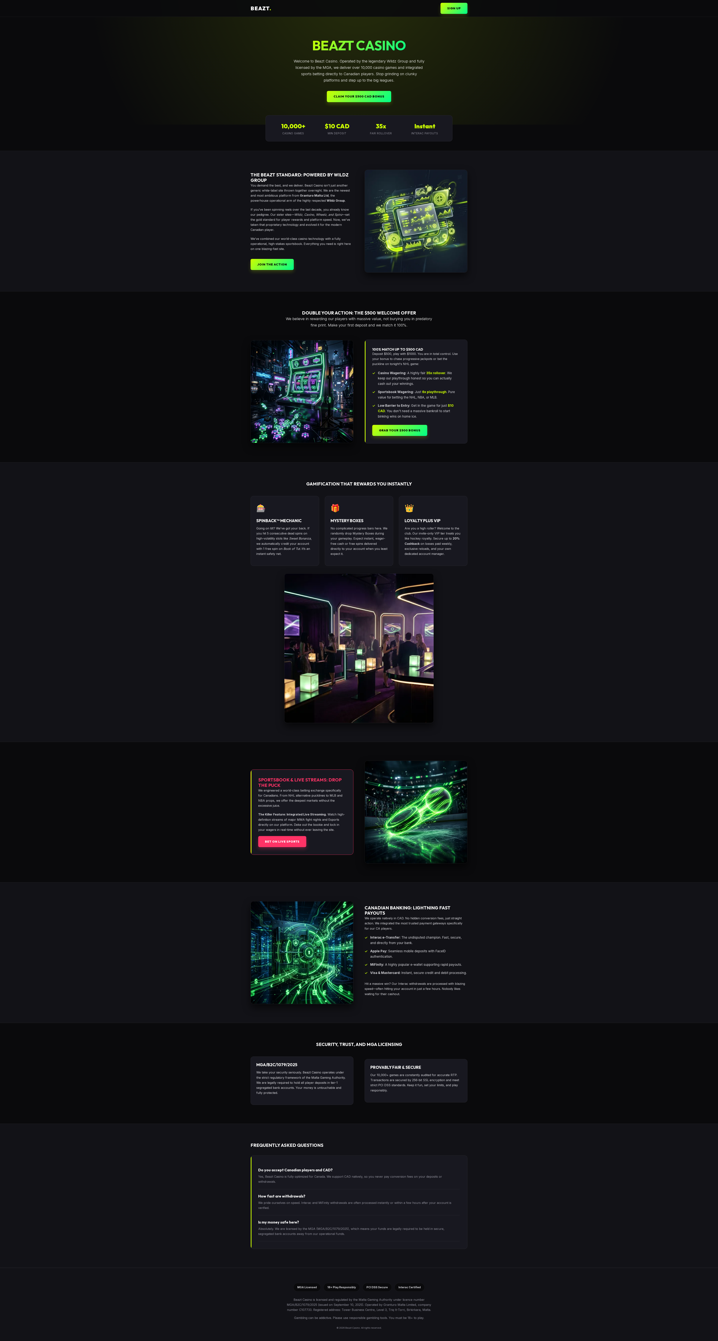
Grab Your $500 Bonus (400, 430)
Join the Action (272, 264)
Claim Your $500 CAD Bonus (359, 96)
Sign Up (454, 8)
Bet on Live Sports (282, 841)
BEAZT (261, 8)
